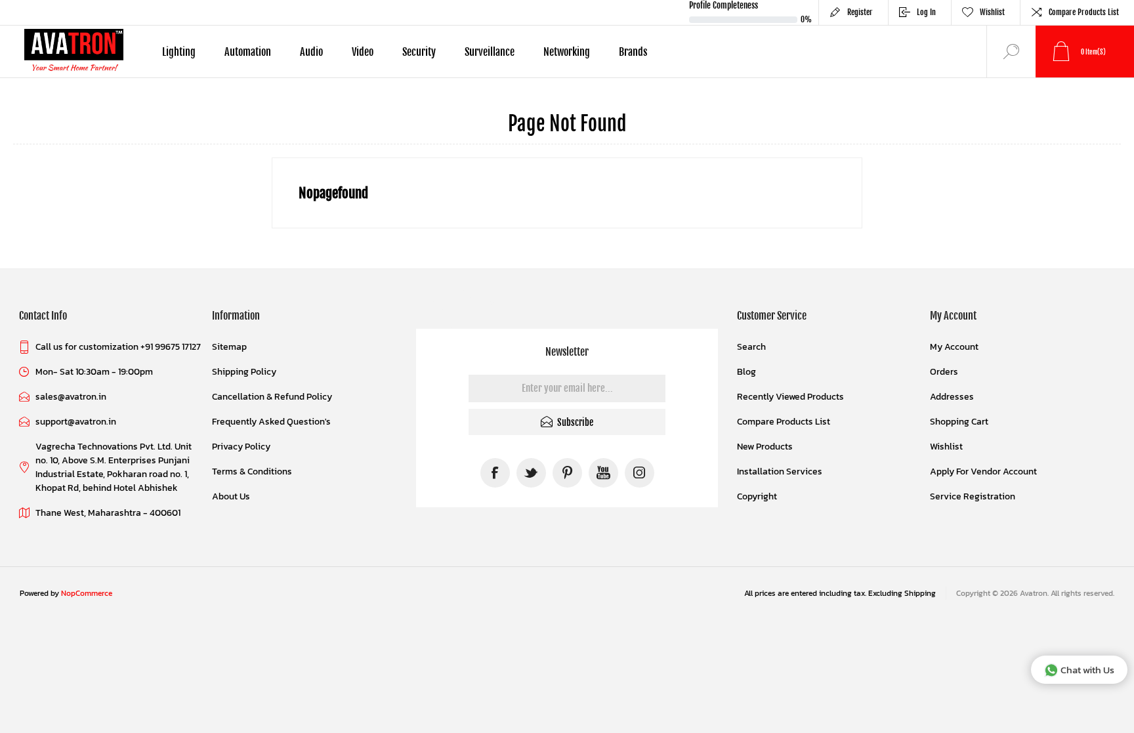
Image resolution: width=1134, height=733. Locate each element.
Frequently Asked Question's (271, 422)
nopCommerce (86, 593)
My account (954, 347)
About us (231, 496)
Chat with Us (1087, 669)
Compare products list (1084, 12)
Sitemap (229, 347)
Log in (926, 12)
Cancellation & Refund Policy (272, 397)
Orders (944, 372)
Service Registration (972, 496)
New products (765, 446)
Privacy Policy (241, 446)
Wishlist (946, 446)
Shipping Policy (244, 372)
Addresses (952, 397)
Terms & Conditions (252, 471)
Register (860, 12)
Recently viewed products (790, 397)
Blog (746, 372)
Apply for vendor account (983, 471)
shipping (920, 593)
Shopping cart (959, 422)
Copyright (757, 496)
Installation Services (779, 471)
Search (751, 347)
